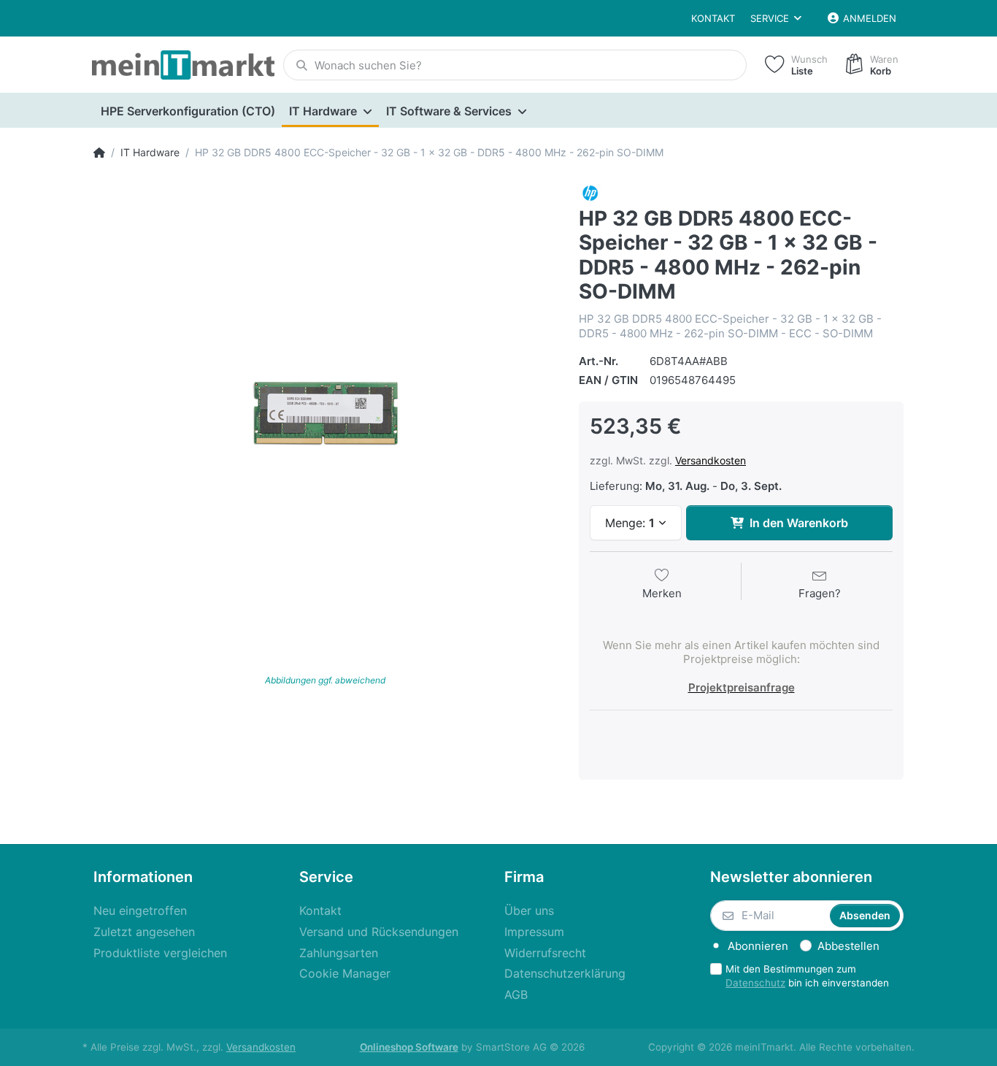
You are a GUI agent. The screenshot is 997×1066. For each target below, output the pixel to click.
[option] (325, 413)
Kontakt (713, 18)
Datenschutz (755, 983)
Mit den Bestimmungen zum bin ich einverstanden (807, 976)
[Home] (99, 152)
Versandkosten (710, 460)
